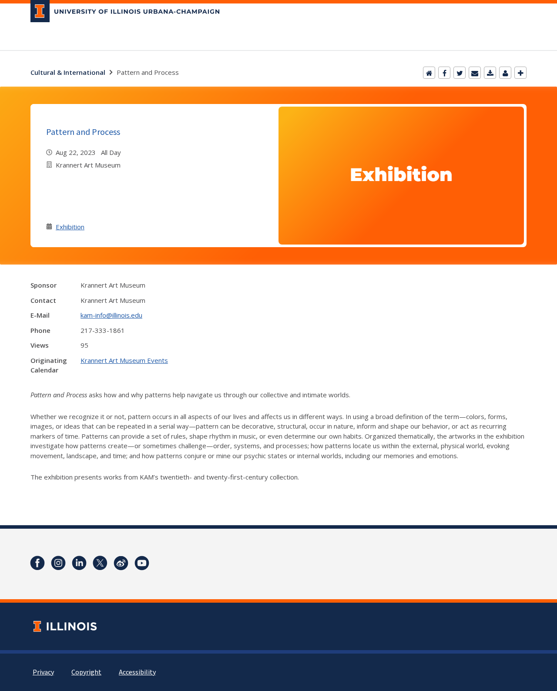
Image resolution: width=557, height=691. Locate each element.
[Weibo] (121, 563)
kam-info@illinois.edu (111, 315)
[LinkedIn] (79, 563)
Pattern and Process (83, 131)
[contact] (505, 73)
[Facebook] (444, 73)
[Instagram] (58, 563)
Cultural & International (67, 72)
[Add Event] (520, 73)
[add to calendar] (490, 73)
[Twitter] (459, 73)
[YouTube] (141, 563)
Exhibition (70, 226)
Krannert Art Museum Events (124, 360)
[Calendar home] (429, 73)
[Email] (475, 73)
